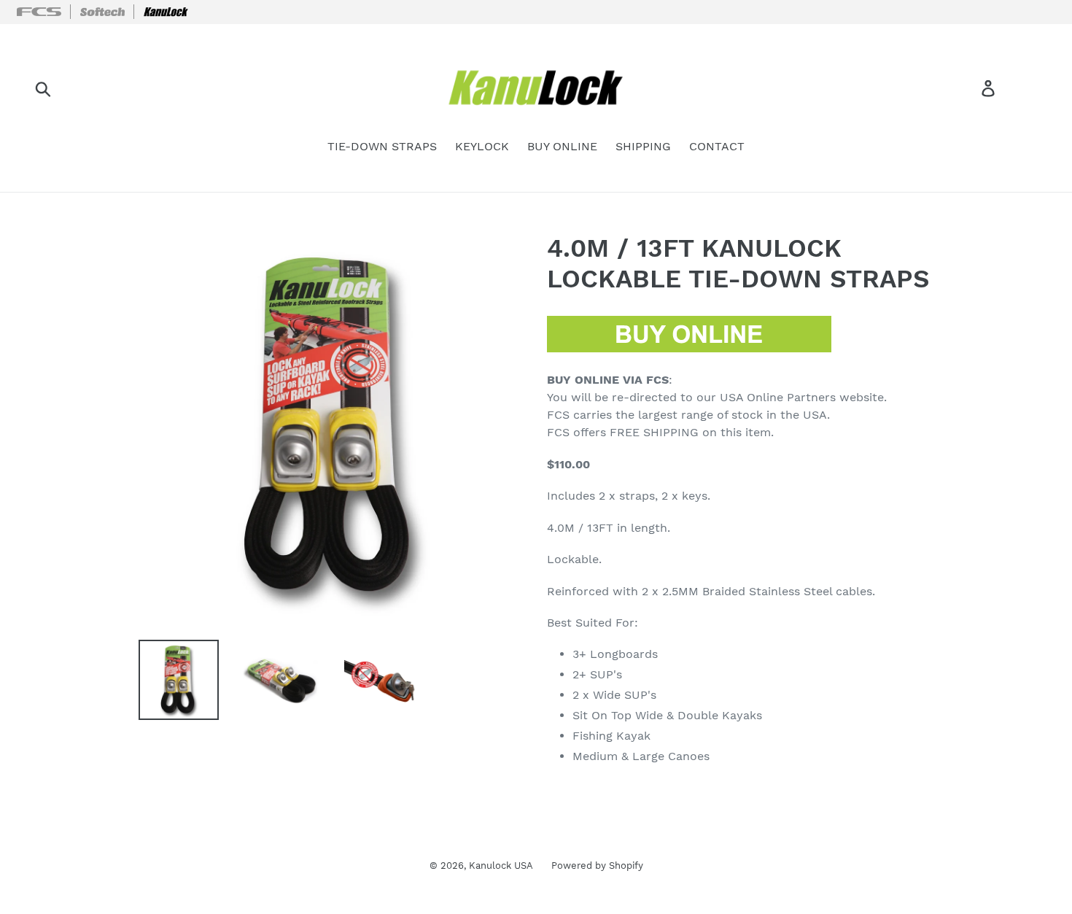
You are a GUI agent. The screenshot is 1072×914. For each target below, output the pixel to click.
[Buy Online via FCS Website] (689, 348)
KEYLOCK (482, 146)
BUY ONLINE (562, 146)
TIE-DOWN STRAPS (382, 146)
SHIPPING (643, 146)
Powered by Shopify (597, 865)
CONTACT (717, 146)
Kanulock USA (501, 865)
